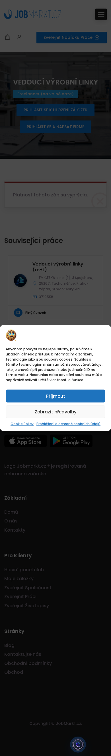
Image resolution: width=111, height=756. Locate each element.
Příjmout (55, 396)
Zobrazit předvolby (56, 412)
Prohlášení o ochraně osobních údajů (68, 423)
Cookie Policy (22, 423)
